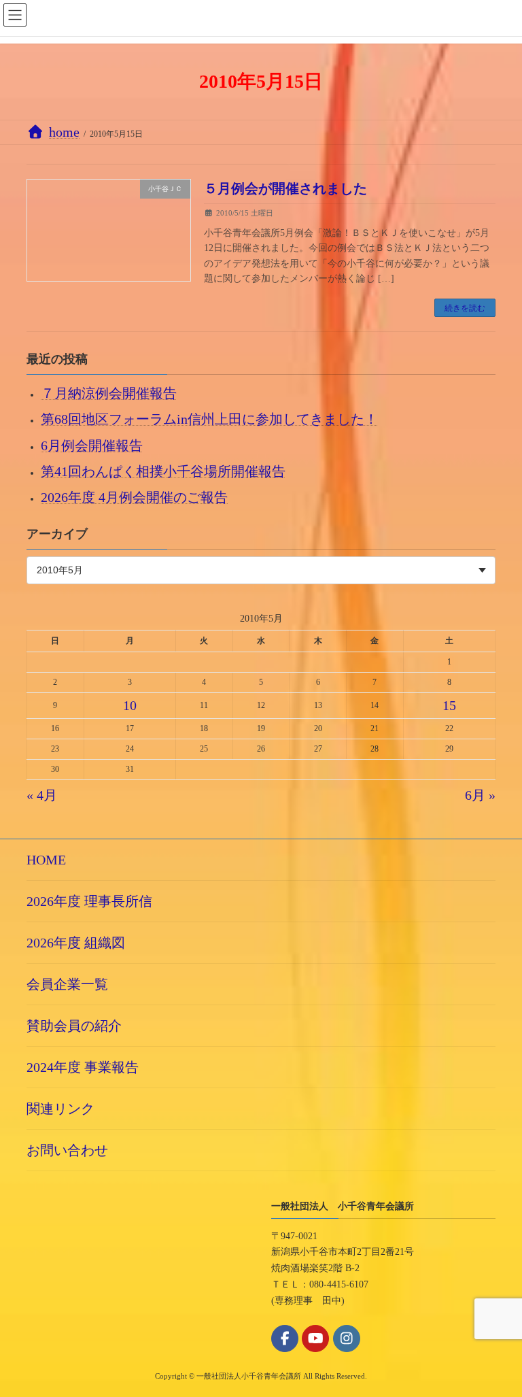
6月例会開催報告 (92, 445)
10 (130, 705)
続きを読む (465, 308)
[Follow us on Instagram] (346, 1338)
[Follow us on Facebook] (284, 1338)
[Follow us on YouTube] (315, 1338)
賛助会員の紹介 (74, 1025)
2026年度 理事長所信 (89, 901)
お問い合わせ (67, 1150)
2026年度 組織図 (76, 942)
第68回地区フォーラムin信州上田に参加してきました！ (209, 419)
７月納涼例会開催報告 (109, 393)
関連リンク (60, 1108)
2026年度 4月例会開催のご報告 (134, 497)
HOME (46, 859)
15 (449, 705)
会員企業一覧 (67, 984)
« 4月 (42, 795)
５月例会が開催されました (285, 188)
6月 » (480, 795)
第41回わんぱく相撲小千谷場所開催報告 (163, 471)
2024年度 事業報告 (83, 1067)
